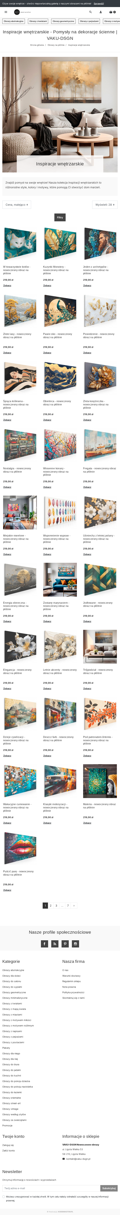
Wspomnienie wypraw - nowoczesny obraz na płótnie (56, 539)
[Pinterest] (65, 943)
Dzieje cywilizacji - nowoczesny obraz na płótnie (16, 740)
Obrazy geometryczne (63, 21)
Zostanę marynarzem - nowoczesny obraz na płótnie (56, 606)
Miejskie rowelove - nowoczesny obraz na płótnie (16, 539)
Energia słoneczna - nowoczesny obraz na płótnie (16, 606)
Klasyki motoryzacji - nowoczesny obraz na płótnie (56, 807)
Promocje (7, 1125)
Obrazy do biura (10, 1064)
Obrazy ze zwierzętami (14, 1120)
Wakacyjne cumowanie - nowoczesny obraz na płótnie (17, 807)
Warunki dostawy (71, 975)
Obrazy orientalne (11, 1097)
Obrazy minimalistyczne (14, 997)
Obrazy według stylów (14, 1114)
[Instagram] (75, 943)
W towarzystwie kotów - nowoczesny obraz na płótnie (16, 270)
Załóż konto (8, 1150)
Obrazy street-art (11, 1103)
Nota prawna (69, 987)
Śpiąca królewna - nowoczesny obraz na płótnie (16, 404)
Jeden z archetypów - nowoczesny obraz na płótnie (96, 270)
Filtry (60, 217)
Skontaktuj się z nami (73, 997)
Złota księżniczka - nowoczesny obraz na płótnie (96, 404)
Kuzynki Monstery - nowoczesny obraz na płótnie (56, 270)
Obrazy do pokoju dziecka (16, 1081)
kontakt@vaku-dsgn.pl (76, 1159)
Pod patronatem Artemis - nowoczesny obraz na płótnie (98, 740)
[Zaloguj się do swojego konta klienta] (100, 12)
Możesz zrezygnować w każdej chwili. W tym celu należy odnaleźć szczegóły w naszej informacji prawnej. (57, 1198)
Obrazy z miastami (12, 1014)
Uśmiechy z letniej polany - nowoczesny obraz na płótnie (99, 539)
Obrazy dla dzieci (11, 975)
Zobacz (7, 285)
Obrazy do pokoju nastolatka (17, 1086)
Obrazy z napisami (12, 1031)
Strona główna (37, 45)
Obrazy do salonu (11, 981)
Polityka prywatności (73, 992)
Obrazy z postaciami (13, 1042)
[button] (112, 12)
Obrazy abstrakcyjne (13, 21)
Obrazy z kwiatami (38, 21)
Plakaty (6, 1047)
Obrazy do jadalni (11, 1070)
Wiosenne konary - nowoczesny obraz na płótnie (56, 471)
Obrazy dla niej (10, 1059)
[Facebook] (44, 943)
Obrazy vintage (10, 1109)
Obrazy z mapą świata (14, 1009)
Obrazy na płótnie (56, 45)
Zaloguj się (8, 1145)
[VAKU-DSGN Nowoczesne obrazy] (22, 12)
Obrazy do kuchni (11, 1075)
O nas (65, 970)
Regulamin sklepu (71, 981)
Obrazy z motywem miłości (16, 1020)
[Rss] (54, 943)
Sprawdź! (99, 3)
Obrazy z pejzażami (89, 21)
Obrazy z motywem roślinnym (18, 1025)
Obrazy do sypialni (12, 987)
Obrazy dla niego (11, 1053)
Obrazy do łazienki (12, 1092)
